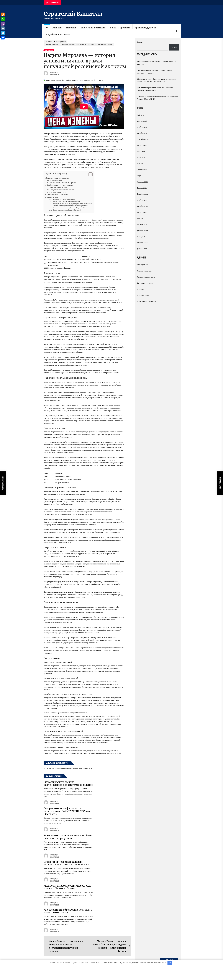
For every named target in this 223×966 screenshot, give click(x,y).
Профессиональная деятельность (60, 185)
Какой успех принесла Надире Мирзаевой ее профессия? (72, 203)
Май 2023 (140, 218)
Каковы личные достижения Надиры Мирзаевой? (70, 206)
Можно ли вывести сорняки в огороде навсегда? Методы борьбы (67, 887)
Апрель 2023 (142, 224)
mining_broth (54, 72)
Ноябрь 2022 (142, 237)
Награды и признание (58, 192)
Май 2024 (141, 164)
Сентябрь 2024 (143, 139)
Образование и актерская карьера (63, 183)
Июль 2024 (141, 151)
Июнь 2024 (141, 158)
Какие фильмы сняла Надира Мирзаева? (67, 210)
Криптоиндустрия (145, 27)
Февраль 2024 (142, 182)
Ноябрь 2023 (142, 200)
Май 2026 (141, 115)
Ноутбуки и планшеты (59, 34)
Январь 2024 (142, 188)
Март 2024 (141, 176)
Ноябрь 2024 (142, 127)
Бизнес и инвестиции (93, 27)
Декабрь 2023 (142, 194)
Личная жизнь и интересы (57, 195)
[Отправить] (2, 37)
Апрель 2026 (142, 121)
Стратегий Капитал (73, 13)
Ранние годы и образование (57, 178)
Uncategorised (142, 265)
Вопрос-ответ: (53, 197)
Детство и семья (55, 180)
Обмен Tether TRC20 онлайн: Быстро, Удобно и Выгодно (157, 63)
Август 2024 (142, 145)
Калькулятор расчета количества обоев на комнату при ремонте (68, 837)
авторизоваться (85, 768)
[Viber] (2, 23)
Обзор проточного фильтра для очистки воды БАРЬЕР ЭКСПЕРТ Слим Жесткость (67, 811)
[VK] (2, 28)
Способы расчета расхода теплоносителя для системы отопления (68, 783)
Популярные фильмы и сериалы (62, 190)
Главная (57, 27)
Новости (71, 27)
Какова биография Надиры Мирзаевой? (66, 201)
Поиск (139, 42)
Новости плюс (143, 295)
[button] (89, 174)
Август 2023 (142, 212)
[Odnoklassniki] (2, 14)
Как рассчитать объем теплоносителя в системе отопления (68, 911)
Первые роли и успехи (58, 187)
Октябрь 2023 (142, 206)
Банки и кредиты (120, 27)
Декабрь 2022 (142, 231)
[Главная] (47, 27)
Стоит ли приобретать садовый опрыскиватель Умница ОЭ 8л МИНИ (66, 863)
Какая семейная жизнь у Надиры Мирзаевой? (69, 208)
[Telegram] (2, 33)
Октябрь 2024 (142, 133)
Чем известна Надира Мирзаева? (64, 199)
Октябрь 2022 (142, 243)
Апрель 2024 (142, 170)
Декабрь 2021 (142, 249)
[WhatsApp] (2, 19)
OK (170, 963)
